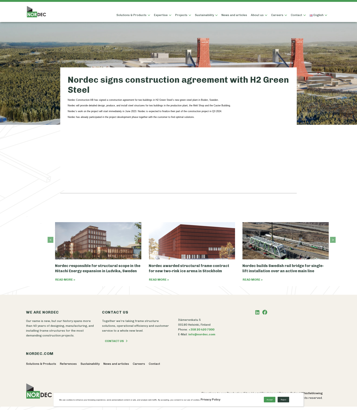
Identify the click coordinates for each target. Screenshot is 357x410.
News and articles (234, 15)
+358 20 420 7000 (201, 329)
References (68, 363)
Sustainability (204, 15)
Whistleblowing (312, 393)
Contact (296, 15)
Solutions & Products (131, 15)
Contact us (114, 341)
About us (257, 15)
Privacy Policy (210, 399)
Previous (49, 240)
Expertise (161, 15)
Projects (181, 15)
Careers (139, 363)
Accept (270, 400)
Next (332, 240)
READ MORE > (65, 279)
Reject (283, 400)
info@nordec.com (201, 334)
